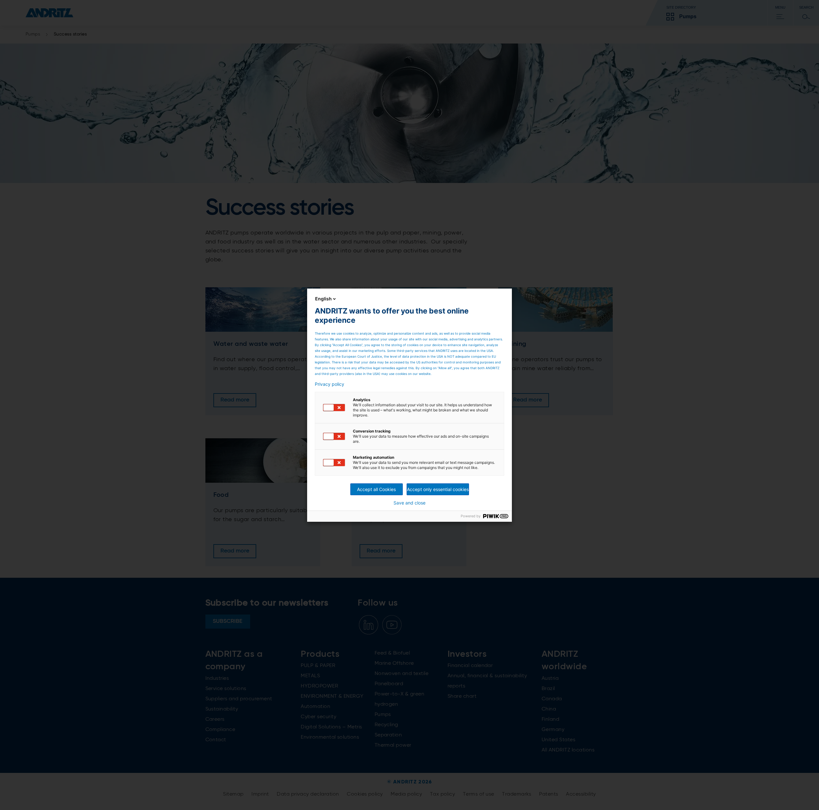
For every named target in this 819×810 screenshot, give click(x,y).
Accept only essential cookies (438, 489)
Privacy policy (329, 384)
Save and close (409, 502)
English (323, 298)
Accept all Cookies (376, 489)
